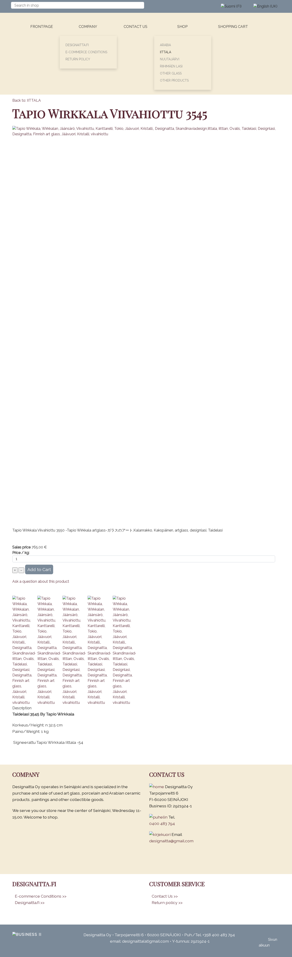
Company (88, 26)
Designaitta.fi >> (29, 902)
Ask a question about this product (40, 581)
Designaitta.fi (77, 45)
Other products (174, 80)
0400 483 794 (162, 823)
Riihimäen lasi (171, 66)
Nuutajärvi (169, 59)
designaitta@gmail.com (171, 840)
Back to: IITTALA (26, 100)
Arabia (165, 45)
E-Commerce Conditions (86, 52)
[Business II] (28, 934)
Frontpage (41, 26)
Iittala (165, 52)
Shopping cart (233, 26)
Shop (182, 26)
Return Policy (77, 59)
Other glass (171, 73)
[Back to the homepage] (21, 54)
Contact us (135, 26)
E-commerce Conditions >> (40, 896)
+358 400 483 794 (219, 934)
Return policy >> (167, 902)
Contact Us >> (165, 896)
